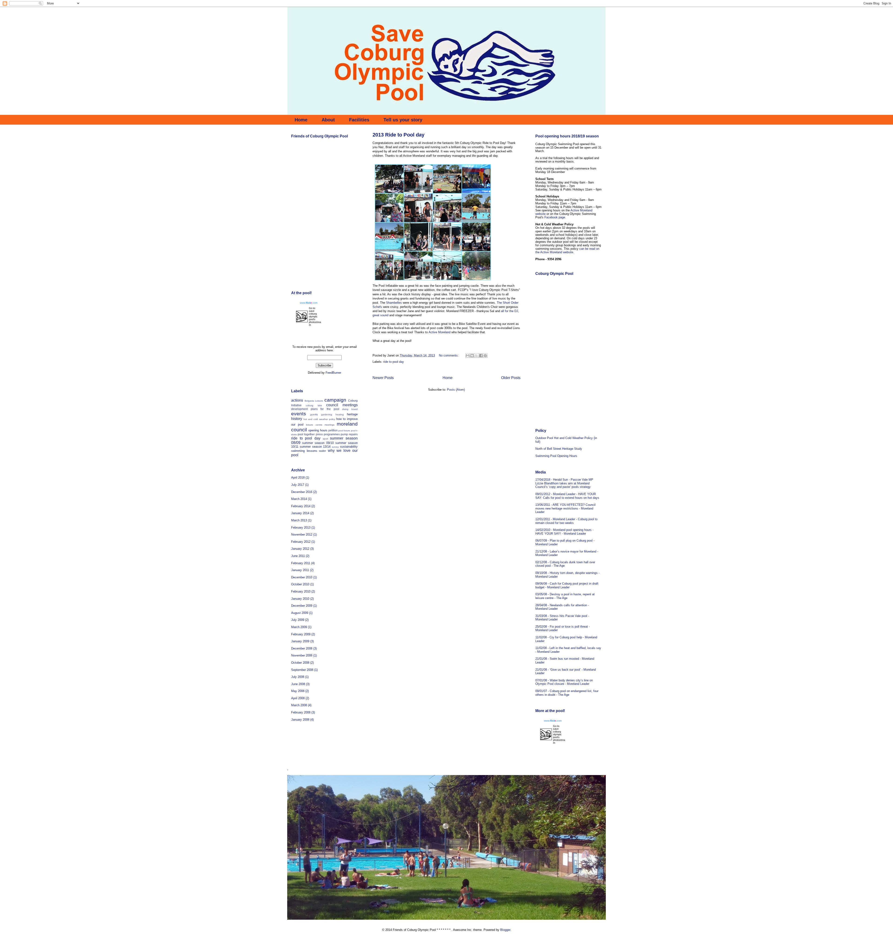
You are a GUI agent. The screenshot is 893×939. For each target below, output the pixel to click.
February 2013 (300, 527)
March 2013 (299, 520)
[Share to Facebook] (481, 355)
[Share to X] (476, 355)
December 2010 (301, 577)
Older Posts (510, 378)
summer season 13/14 (315, 446)
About (328, 119)
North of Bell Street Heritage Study (558, 448)
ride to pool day (393, 361)
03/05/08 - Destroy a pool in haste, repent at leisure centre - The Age (565, 596)
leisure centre (314, 424)
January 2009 (300, 641)
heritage (352, 414)
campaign (335, 400)
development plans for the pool (315, 408)
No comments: (449, 355)
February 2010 (300, 591)
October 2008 (300, 662)
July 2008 (297, 677)
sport (325, 438)
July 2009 (297, 620)
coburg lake (314, 405)
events (298, 413)
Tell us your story (402, 119)
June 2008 (298, 684)
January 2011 (300, 570)
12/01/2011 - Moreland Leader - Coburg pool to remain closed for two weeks (566, 521)
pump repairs (349, 434)
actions (297, 400)
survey (335, 447)
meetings (329, 424)
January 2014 (300, 513)
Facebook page (554, 217)
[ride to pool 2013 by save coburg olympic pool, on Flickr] (433, 281)
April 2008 (298, 698)
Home (301, 119)
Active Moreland (440, 332)
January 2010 (300, 598)
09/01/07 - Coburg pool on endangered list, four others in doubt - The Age (566, 692)
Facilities (359, 119)
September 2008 (302, 670)
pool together (306, 434)
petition (333, 430)
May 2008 (297, 691)
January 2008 (300, 719)
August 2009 (299, 613)
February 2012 (300, 541)
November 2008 (301, 655)
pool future (344, 430)
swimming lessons (304, 451)
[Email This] (467, 355)
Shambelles (394, 302)
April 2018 (298, 477)
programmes (332, 434)
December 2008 (301, 648)
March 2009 (299, 627)
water (322, 450)
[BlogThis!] (472, 355)
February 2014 (300, 506)
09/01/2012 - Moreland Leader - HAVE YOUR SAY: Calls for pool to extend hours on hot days (567, 495)
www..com (308, 302)
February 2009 (300, 634)
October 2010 (300, 584)
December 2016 (301, 492)
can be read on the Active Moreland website (567, 250)
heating (340, 414)
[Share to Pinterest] (485, 355)
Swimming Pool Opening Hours (556, 456)
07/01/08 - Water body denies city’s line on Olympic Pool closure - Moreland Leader (564, 682)
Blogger (505, 930)
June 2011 (298, 556)
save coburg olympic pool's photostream (315, 318)
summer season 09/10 (317, 443)
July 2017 (297, 484)
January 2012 (300, 548)
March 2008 (299, 705)
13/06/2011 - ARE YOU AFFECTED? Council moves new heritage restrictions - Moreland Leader (565, 508)
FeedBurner (333, 372)
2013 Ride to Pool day (398, 135)
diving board (350, 409)
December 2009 (301, 605)
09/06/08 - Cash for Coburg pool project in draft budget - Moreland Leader (566, 585)
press (319, 434)
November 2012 (301, 534)
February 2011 (300, 563)
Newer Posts (383, 378)
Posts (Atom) (456, 389)
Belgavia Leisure (314, 401)
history (296, 419)
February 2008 (300, 712)
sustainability (349, 446)
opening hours (317, 430)
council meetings (342, 405)
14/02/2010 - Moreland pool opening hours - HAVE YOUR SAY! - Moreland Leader (564, 531)
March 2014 (299, 499)
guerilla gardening (321, 414)
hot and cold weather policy (319, 419)
